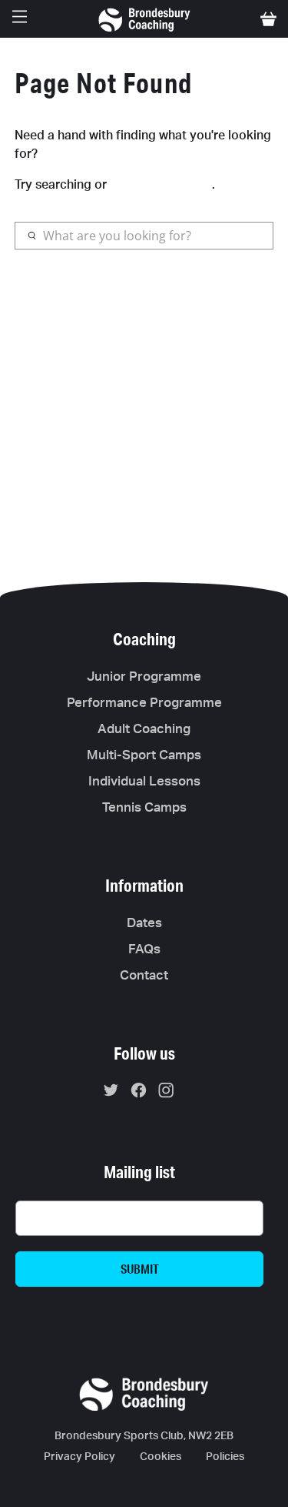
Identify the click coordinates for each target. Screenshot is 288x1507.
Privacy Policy (79, 1457)
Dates (144, 922)
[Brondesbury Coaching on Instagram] (170, 1093)
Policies (225, 1457)
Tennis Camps (144, 807)
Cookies (160, 1457)
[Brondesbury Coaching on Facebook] (142, 1093)
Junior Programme (144, 676)
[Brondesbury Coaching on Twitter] (115, 1093)
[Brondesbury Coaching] (144, 19)
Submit (140, 1269)
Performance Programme (144, 702)
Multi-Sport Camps (144, 755)
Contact (144, 975)
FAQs (144, 949)
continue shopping (161, 184)
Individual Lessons (144, 781)
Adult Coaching (144, 728)
